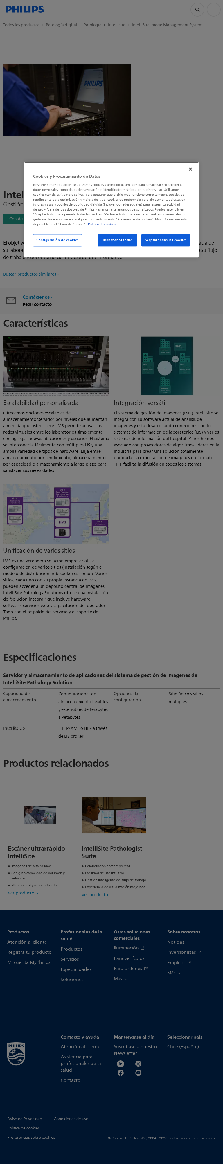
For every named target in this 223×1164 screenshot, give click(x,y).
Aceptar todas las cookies (166, 240)
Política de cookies (102, 224)
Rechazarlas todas (118, 240)
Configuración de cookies (57, 240)
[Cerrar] (190, 169)
